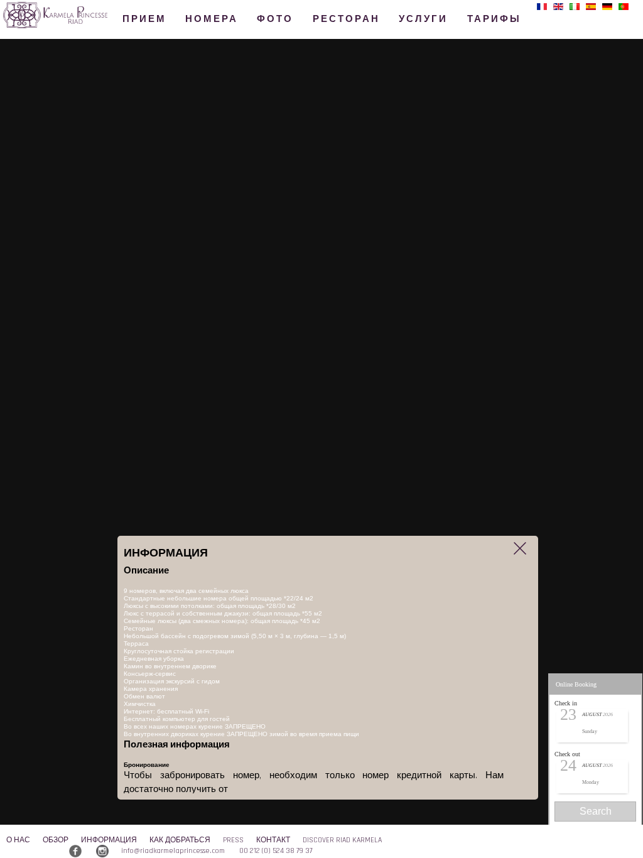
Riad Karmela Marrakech (77, 25)
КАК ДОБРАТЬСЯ (179, 840)
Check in (565, 703)
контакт (273, 840)
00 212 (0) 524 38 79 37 (276, 850)
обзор (55, 840)
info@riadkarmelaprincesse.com (173, 850)
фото (275, 19)
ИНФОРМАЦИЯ (109, 840)
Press (233, 840)
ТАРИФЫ (494, 19)
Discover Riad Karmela (342, 840)
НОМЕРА (211, 19)
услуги (423, 19)
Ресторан (346, 19)
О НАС (18, 840)
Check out (567, 754)
